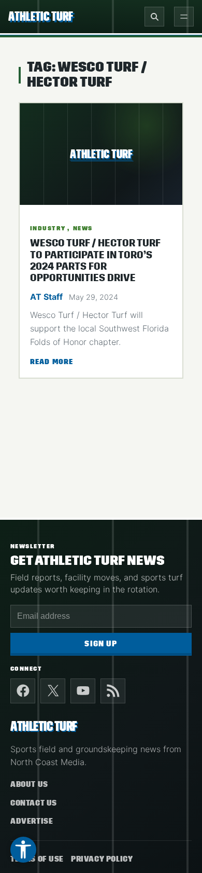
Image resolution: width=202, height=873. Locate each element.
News (83, 228)
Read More (51, 362)
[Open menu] (184, 16)
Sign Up (100, 644)
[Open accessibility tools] (23, 850)
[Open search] (154, 16)
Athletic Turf (40, 16)
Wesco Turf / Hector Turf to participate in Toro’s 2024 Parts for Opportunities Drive (95, 260)
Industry (48, 228)
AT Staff (46, 297)
